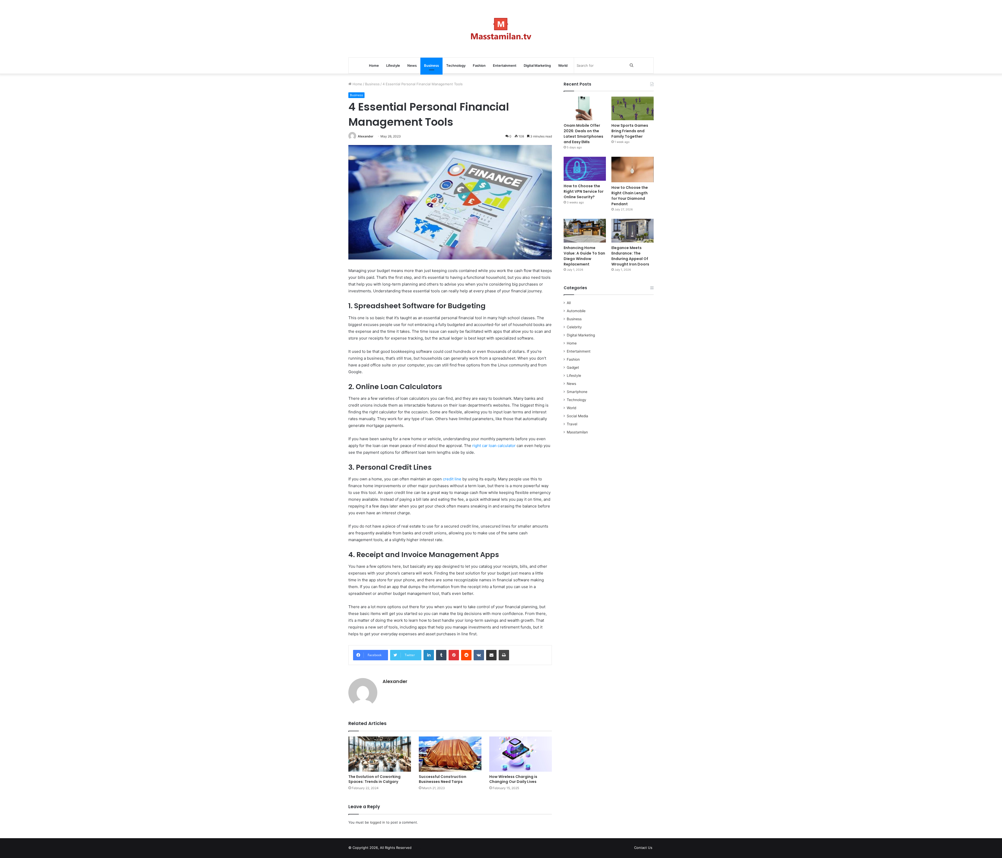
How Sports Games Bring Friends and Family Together (629, 131)
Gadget (573, 367)
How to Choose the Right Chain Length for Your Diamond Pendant (629, 196)
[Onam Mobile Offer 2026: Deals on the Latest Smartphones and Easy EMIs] (585, 108)
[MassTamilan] (501, 28)
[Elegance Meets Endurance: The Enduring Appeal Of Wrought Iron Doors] (632, 231)
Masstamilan (577, 432)
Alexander (365, 136)
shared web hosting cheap (428, 848)
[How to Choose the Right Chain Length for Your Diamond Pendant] (632, 169)
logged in (377, 822)
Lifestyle (393, 65)
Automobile (576, 311)
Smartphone (577, 392)
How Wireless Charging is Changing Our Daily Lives (513, 779)
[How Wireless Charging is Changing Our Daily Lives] (520, 754)
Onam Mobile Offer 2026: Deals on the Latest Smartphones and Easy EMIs (583, 133)
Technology (456, 65)
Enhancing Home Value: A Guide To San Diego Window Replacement (584, 256)
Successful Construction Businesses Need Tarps (442, 779)
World (563, 65)
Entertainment (504, 65)
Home (374, 65)
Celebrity (574, 327)
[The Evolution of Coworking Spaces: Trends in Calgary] (379, 754)
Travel (572, 424)
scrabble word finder (419, 848)
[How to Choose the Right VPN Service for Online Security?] (585, 168)
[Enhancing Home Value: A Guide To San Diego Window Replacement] (585, 231)
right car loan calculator (494, 445)
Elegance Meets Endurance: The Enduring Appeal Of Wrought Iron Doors (630, 256)
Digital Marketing (537, 65)
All (569, 303)
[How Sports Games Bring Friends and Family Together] (632, 108)
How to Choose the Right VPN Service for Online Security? (584, 191)
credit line (452, 478)
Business (431, 65)
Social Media (577, 416)
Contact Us (643, 847)
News (412, 65)
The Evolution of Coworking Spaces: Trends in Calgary (374, 779)
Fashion (479, 65)
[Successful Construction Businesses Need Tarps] (450, 754)
